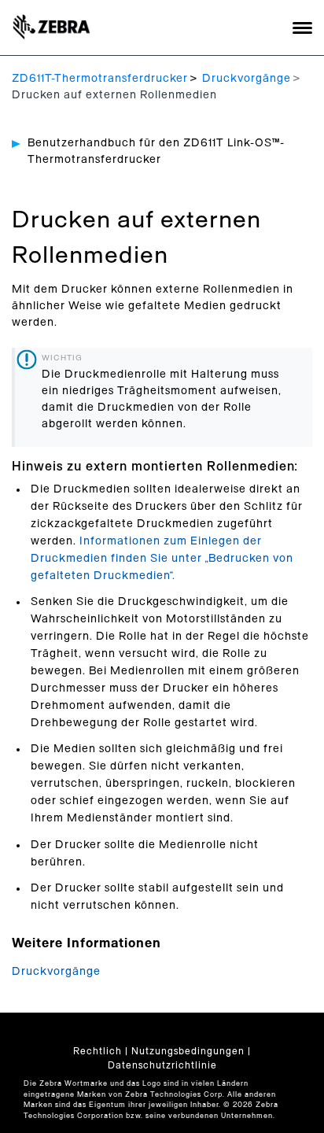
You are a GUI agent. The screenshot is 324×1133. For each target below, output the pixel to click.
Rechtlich (97, 1051)
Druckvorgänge (246, 78)
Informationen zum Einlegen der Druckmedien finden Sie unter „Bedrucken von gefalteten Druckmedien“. (162, 558)
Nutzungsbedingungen (188, 1051)
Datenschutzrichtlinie (162, 1065)
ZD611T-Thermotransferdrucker (100, 78)
